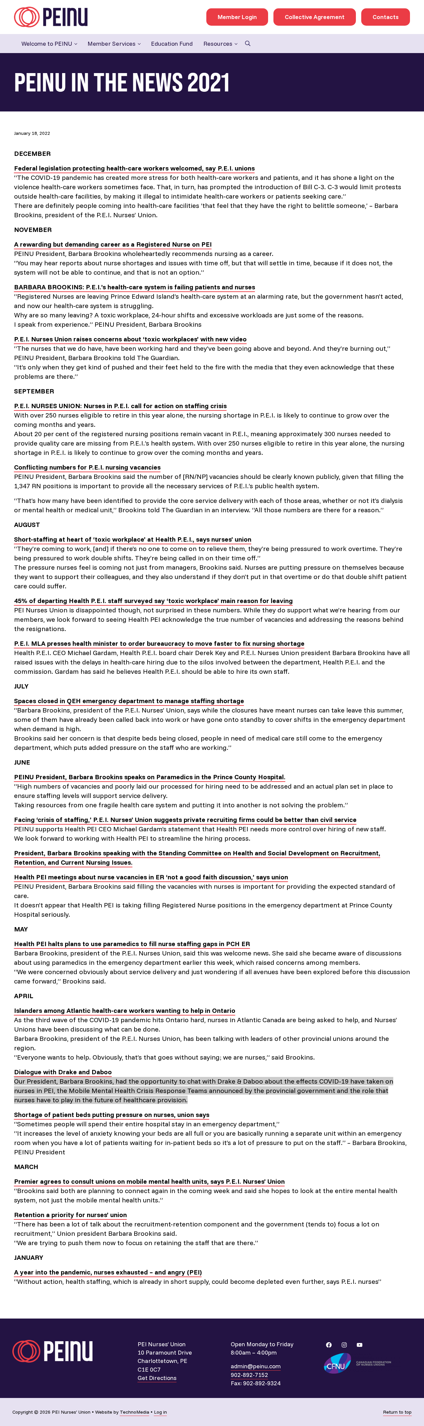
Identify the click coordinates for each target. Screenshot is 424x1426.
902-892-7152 (249, 1375)
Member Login (237, 17)
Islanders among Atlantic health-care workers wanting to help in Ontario (124, 1010)
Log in (160, 1412)
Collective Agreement (315, 17)
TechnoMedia (134, 1412)
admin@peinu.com (256, 1366)
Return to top (397, 1412)
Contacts (386, 17)
